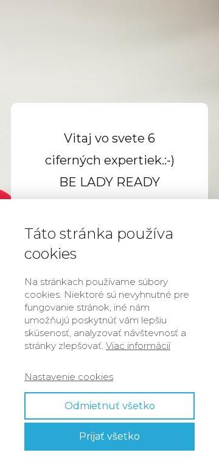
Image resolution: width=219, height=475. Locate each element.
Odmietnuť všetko (109, 406)
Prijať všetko (109, 436)
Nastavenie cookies (68, 376)
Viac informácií (138, 345)
